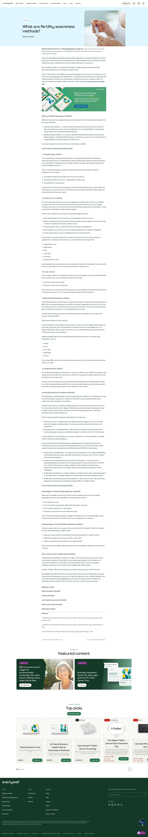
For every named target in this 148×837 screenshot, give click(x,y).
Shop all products (74, 714)
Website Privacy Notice (23, 833)
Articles (30, 797)
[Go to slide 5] (23, 769)
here (13, 822)
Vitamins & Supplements (10, 797)
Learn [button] (71, 3)
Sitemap (79, 833)
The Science (32, 793)
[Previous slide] (125, 769)
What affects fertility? (49, 609)
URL (96, 618)
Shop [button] (65, 3)
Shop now (82, 685)
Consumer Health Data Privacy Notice (51, 833)
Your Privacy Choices (68, 833)
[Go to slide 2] (18, 769)
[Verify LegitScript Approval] (142, 823)
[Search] (134, 3)
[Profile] (143, 3)
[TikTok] (119, 805)
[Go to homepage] (8, 3)
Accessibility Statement (8, 833)
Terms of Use (35, 833)
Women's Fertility (28, 36)
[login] (143, 3)
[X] (122, 805)
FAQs (47, 793)
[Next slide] (130, 769)
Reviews (30, 801)
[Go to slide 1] (16, 769)
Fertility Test (64, 579)
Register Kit (126, 3)
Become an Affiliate (52, 810)
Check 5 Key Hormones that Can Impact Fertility (57, 148)
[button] (144, 795)
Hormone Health (7, 810)
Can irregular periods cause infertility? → (96, 639)
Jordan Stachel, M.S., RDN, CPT (74, 49)
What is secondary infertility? (51, 591)
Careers (48, 801)
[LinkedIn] (112, 805)
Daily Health (6, 801)
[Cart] (139, 3)
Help (47, 797)
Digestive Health (7, 793)
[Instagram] (109, 805)
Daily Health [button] (19, 3)
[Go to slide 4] (22, 769)
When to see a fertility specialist (52, 604)
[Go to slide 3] (20, 769)
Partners (78, 3)
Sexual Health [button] (43, 3)
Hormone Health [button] (55, 3)
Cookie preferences (89, 833)
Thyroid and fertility (48, 595)
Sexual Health (6, 806)
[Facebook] (115, 805)
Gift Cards (5, 814)
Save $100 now (25, 685)
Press (47, 806)
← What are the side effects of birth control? (52, 639)
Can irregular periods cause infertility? (54, 600)
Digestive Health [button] (31, 3)
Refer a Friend (50, 814)
